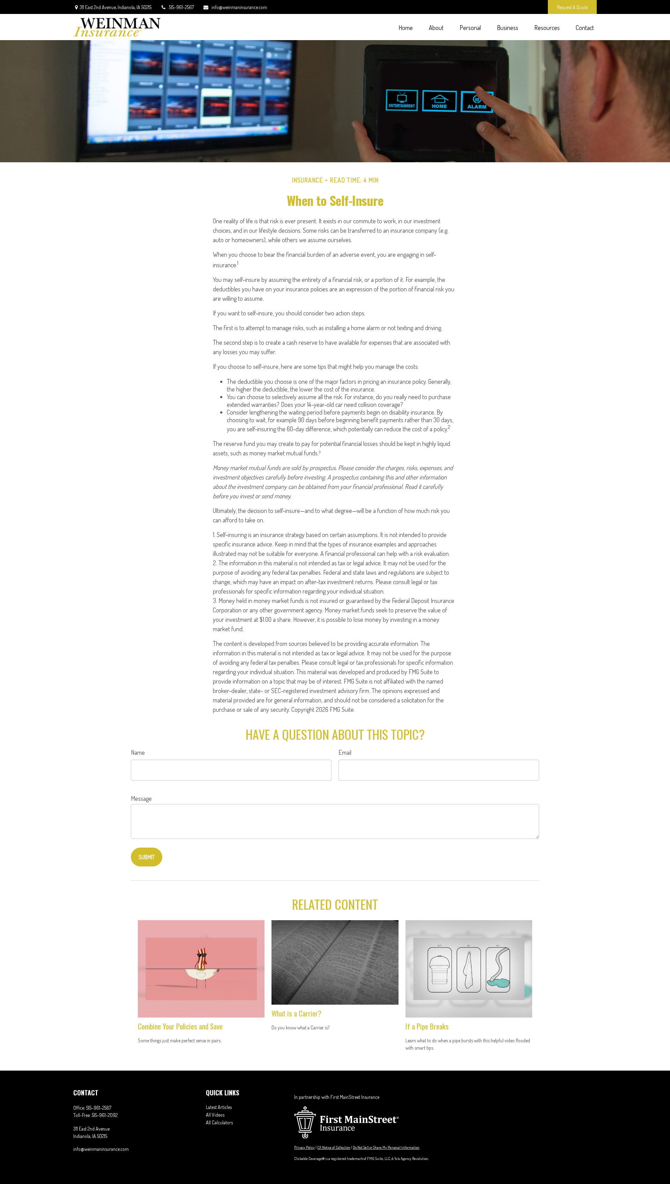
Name (138, 752)
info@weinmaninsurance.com (239, 7)
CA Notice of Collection (333, 1147)
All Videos (215, 1115)
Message (141, 798)
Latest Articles (219, 1107)
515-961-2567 (181, 7)
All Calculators (219, 1122)
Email (344, 752)
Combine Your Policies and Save (180, 1026)
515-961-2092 (105, 1115)
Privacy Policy (304, 1147)
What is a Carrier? (296, 1013)
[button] (405, 27)
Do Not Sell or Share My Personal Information (386, 1147)
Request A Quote (572, 7)
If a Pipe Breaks (427, 1026)
